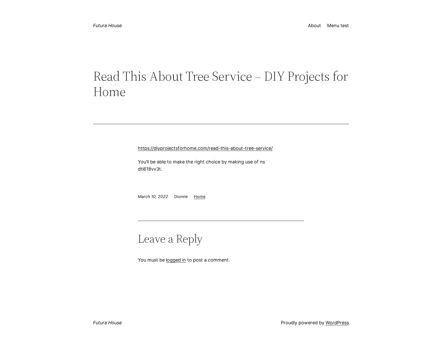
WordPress (337, 322)
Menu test (338, 25)
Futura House (107, 25)
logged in (176, 260)
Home (199, 196)
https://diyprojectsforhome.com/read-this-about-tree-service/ (205, 148)
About (314, 25)
